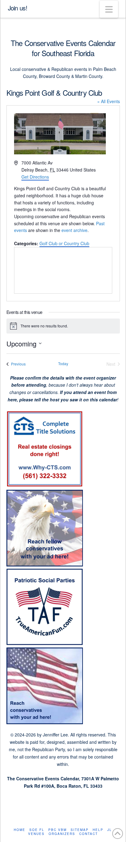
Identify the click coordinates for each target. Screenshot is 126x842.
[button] (109, 9)
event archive (74, 230)
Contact (88, 834)
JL (109, 830)
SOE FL (36, 830)
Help (98, 830)
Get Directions (35, 177)
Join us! (17, 8)
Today (63, 363)
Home (19, 830)
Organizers (62, 834)
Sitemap (80, 830)
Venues (36, 834)
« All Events (108, 101)
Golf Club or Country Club (64, 243)
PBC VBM (57, 830)
